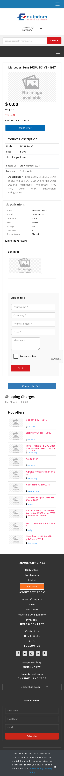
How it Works (32, 636)
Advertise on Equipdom (32, 614)
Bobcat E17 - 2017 (36, 420)
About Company (32, 599)
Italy (29, 530)
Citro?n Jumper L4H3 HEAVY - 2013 (40, 499)
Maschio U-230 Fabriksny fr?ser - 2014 (40, 538)
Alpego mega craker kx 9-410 (40, 473)
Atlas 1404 (32, 458)
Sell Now (32, 586)
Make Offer (25, 128)
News (32, 604)
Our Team (32, 609)
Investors (32, 619)
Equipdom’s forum (32, 673)
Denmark (32, 543)
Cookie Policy (36, 768)
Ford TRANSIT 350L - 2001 (40, 525)
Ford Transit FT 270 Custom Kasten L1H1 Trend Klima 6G (40, 447)
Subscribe (32, 736)
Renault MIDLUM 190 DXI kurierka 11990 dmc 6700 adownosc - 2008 (40, 512)
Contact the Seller (32, 386)
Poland (31, 439)
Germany (32, 452)
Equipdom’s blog (32, 662)
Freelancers (32, 574)
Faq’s (32, 641)
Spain (30, 504)
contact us (32, 631)
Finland (31, 426)
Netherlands (34, 491)
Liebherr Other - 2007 (38, 432)
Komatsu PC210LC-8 (38, 484)
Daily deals (32, 569)
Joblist (32, 580)
